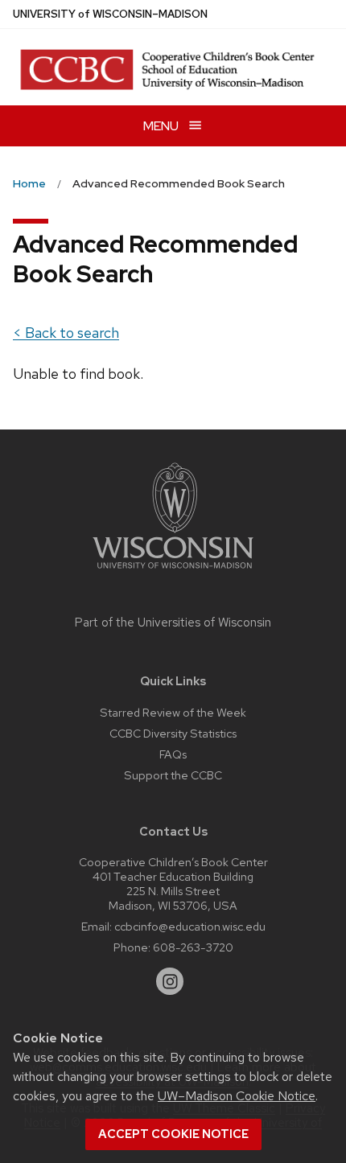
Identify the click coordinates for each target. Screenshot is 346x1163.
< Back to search (66, 332)
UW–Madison (110, 14)
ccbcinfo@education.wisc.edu (190, 926)
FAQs (173, 754)
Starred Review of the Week (173, 712)
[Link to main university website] (173, 571)
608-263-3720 (193, 947)
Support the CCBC (173, 775)
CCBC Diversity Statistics (173, 733)
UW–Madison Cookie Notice (236, 1095)
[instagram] (169, 981)
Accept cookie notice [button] (173, 1134)
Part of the (173, 622)
